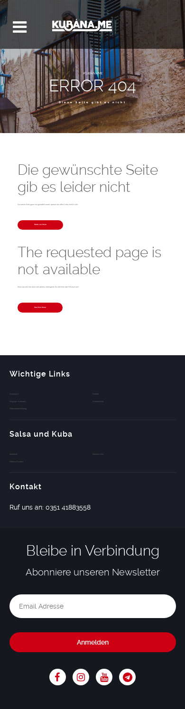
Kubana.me (92, 27)
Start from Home (40, 307)
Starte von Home (40, 224)
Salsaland (13, 454)
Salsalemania (97, 454)
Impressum (14, 394)
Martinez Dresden (16, 461)
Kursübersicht (97, 401)
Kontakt (95, 394)
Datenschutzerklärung (18, 408)
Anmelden (93, 642)
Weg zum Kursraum (17, 401)
